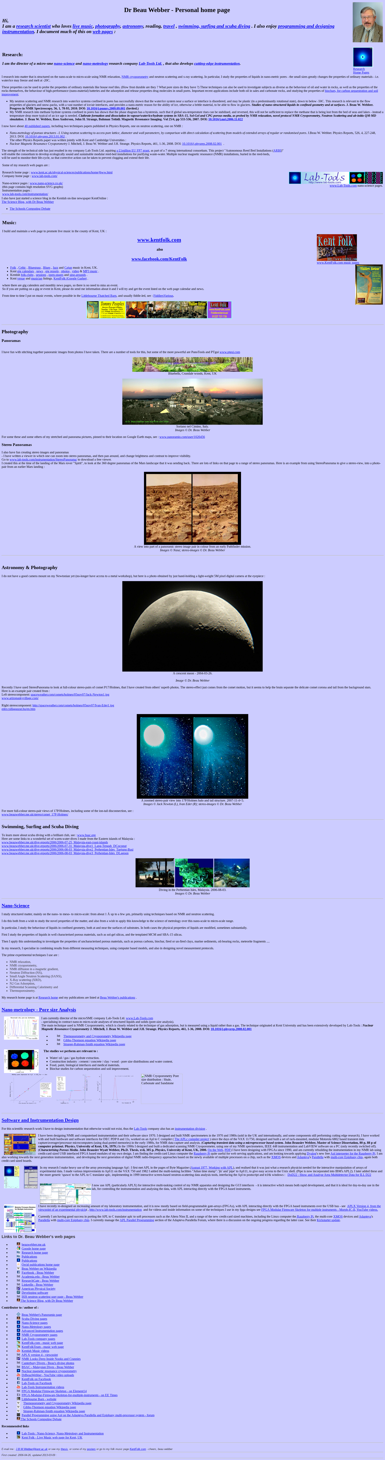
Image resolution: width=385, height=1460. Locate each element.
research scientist (33, 26)
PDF (228, 1150)
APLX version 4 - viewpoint (39, 1355)
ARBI (277, 150)
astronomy (133, 26)
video (75, 271)
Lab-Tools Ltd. (150, 63)
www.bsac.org (86, 835)
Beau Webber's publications (117, 997)
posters (91, 1449)
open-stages (56, 275)
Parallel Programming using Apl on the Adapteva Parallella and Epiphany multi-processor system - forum (88, 1415)
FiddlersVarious (163, 295)
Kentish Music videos (35, 1351)
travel (169, 26)
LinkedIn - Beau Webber (37, 1284)
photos (65, 271)
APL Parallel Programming (137, 1220)
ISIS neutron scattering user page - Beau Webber (52, 1296)
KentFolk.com (138, 1449)
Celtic (22, 267)
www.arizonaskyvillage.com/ (20, 698)
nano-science (64, 63)
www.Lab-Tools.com (139, 1018)
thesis (64, 1449)
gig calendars (25, 271)
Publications (29, 1256)
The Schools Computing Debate (30, 208)
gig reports (52, 271)
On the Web (215, 1150)
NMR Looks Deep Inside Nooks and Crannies (51, 1359)
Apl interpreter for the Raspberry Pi (352, 1153)
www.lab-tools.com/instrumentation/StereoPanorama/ (43, 459)
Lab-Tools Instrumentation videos (43, 1387)
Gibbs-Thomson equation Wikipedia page (89, 1040)
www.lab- (8, 194)
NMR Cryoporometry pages (39, 1334)
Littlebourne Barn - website (39, 1399)
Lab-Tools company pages (38, 1338)
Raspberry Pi (202, 1153)
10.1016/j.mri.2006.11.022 (225, 119)
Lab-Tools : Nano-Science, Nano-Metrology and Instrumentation (63, 1433)
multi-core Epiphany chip (347, 1157)
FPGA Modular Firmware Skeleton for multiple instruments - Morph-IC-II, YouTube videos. (319, 1209)
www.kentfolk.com (159, 240)
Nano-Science (15, 905)
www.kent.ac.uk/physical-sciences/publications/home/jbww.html (71, 172)
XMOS (276, 1157)
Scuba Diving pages (34, 1318)
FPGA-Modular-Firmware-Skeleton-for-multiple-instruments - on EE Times (70, 1395)
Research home (48, 997)
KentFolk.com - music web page (42, 1342)
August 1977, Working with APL (212, 1167)
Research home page (35, 1252)
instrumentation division (190, 1128)
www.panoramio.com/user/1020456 (182, 437)
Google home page (34, 1248)
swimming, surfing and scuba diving (214, 26)
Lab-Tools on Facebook (37, 1383)
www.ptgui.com (230, 352)
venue (21, 278)
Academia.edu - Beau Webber (40, 1276)
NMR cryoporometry (135, 76)
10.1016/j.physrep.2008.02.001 (202, 143)
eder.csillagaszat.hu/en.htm (18, 709)
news (39, 271)
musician (36, 278)
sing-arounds (78, 275)
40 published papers (37, 126)
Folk (13, 267)
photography (107, 26)
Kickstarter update (328, 1220)
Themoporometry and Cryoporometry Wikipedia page (97, 1036)
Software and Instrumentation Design (40, 1120)
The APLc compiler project (191, 1139)
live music (83, 26)
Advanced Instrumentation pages (42, 1330)
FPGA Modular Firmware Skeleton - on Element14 (54, 1391)
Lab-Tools (140, 1128)
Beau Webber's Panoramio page (42, 1314)
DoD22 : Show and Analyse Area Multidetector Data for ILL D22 (329, 1174)
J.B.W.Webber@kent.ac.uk (32, 1449)
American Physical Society (38, 1288)
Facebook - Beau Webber (38, 1272)
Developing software (35, 1292)
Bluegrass (34, 267)
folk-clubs (27, 275)
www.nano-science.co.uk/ (46, 183)
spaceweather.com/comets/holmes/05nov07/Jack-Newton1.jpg (70, 694)
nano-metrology (95, 63)
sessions (41, 275)
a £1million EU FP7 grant (133, 150)
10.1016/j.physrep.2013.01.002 (45, 136)
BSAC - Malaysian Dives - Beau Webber (48, 1367)
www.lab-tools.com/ (44, 176)
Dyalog (311, 1153)
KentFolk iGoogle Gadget (70, 278)
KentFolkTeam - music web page (43, 1347)
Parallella (317, 1157)
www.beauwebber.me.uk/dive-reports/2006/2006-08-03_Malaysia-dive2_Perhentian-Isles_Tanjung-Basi (67, 849)
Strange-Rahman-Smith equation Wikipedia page (94, 1044)
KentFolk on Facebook (36, 1379)
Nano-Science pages (35, 1322)
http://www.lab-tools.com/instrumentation (115, 1209)
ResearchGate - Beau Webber (40, 1280)
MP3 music (90, 271)
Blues (46, 267)
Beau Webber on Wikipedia (39, 1268)
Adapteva (303, 1157)
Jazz (55, 267)
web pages (103, 31)
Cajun (68, 267)
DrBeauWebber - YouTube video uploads (48, 1375)
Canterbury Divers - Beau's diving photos (48, 1363)
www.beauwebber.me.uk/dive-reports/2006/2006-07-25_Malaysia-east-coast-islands (55, 842)
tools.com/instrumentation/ (31, 194)
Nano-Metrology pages (36, 1326)
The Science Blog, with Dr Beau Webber (28, 202)
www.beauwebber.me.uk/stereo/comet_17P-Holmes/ (35, 814)
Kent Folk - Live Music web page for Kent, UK (52, 1437)
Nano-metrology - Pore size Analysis (39, 1009)
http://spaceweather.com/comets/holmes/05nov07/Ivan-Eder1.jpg (73, 705)
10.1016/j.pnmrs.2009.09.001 (106, 108)
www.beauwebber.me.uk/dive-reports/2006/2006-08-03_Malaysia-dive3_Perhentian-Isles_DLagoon (65, 853)
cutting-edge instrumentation (217, 63)
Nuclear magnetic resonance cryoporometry (49, 1371)
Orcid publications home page (41, 1264)
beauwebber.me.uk (34, 1244)
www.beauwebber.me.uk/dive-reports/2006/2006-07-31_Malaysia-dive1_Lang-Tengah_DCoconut (64, 846)
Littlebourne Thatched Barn (99, 295)
